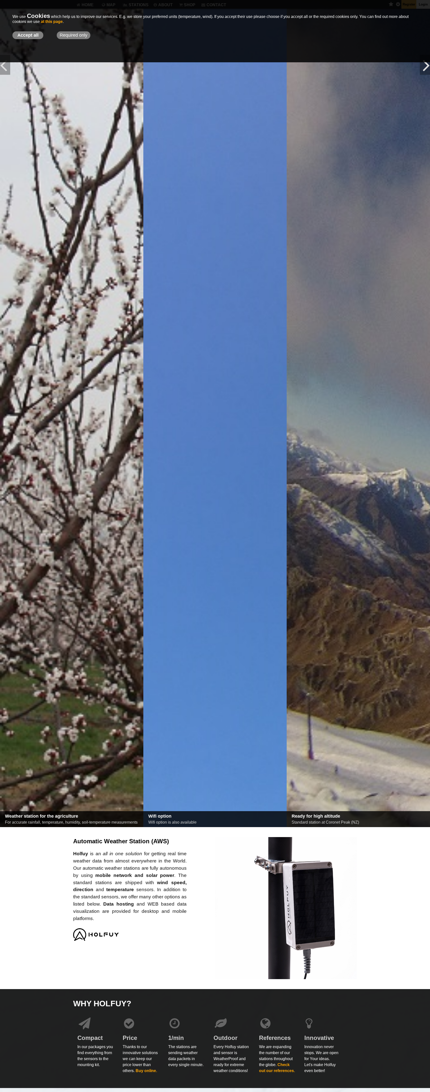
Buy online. (146, 1071)
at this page (52, 21)
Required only (73, 35)
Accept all (28, 35)
